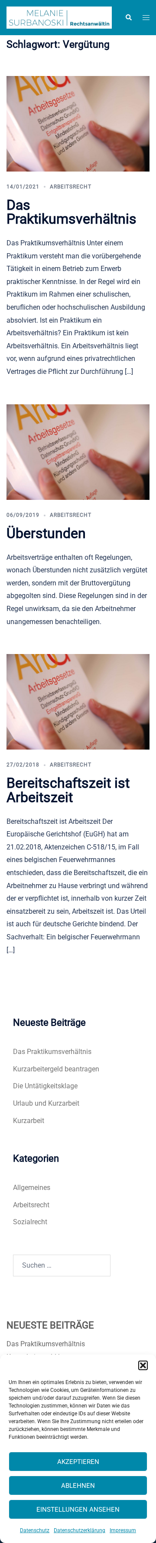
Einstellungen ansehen (78, 1509)
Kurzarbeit (28, 1121)
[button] (143, 1365)
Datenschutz (34, 1530)
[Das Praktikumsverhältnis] (78, 123)
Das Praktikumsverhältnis (71, 212)
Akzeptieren (78, 1462)
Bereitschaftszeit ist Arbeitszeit (68, 790)
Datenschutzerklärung (79, 1530)
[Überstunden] (78, 451)
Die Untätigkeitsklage (45, 1086)
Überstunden (46, 533)
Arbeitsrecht (70, 187)
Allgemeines (31, 1187)
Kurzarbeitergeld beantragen (56, 1069)
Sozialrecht (30, 1222)
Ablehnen (78, 1486)
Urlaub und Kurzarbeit (46, 1103)
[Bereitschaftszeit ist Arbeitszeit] (78, 701)
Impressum (123, 1530)
